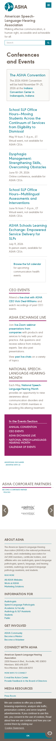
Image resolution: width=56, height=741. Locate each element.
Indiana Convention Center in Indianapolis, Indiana (22, 92)
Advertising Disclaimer (14, 462)
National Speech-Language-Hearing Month (28, 441)
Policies (7, 492)
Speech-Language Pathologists (19, 604)
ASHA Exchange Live (22, 435)
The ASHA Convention (27, 75)
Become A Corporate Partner (14, 490)
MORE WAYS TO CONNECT (15, 673)
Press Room (10, 695)
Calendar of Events (22, 447)
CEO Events (16, 431)
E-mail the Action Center (16, 677)
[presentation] (28, 510)
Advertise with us (13, 465)
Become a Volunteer (14, 639)
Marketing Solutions (14, 586)
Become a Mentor (13, 636)
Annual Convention (23, 427)
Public (7, 618)
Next (51, 511)
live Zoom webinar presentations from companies (22, 328)
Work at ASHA (11, 583)
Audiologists (10, 601)
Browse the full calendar (27, 264)
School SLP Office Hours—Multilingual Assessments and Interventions (24, 196)
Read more (9, 575)
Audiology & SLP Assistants (17, 611)
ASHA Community (13, 633)
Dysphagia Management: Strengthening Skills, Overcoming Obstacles (27, 160)
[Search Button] (48, 42)
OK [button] (28, 735)
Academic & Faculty (14, 608)
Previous (5, 511)
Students (8, 614)
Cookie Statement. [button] (14, 728)
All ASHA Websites (13, 579)
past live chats (23, 356)
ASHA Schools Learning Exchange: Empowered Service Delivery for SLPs (28, 232)
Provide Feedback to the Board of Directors (25, 680)
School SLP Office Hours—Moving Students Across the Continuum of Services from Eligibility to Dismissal (27, 120)
